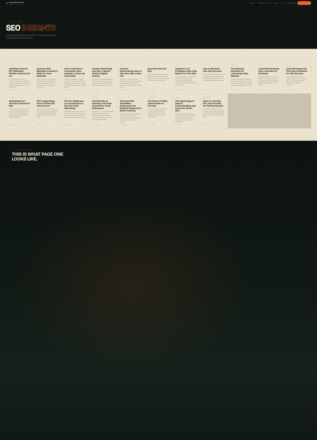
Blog (282, 3)
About (277, 3)
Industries (261, 3)
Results (270, 3)
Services (252, 3)
